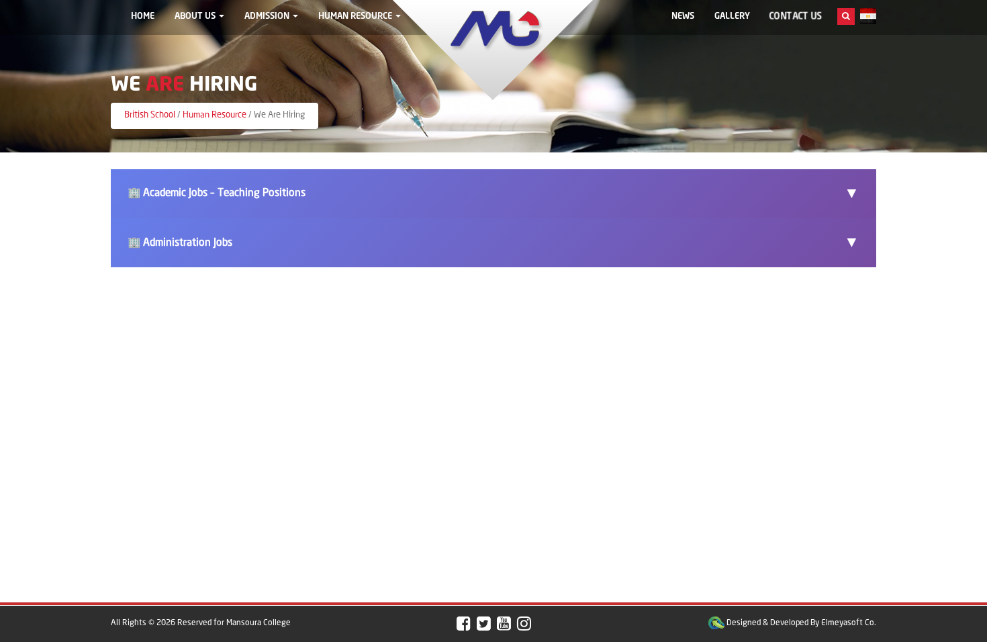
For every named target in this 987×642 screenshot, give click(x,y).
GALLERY (732, 16)
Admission (267, 16)
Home (142, 16)
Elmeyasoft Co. (848, 623)
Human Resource (356, 16)
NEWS (682, 16)
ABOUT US (196, 16)
